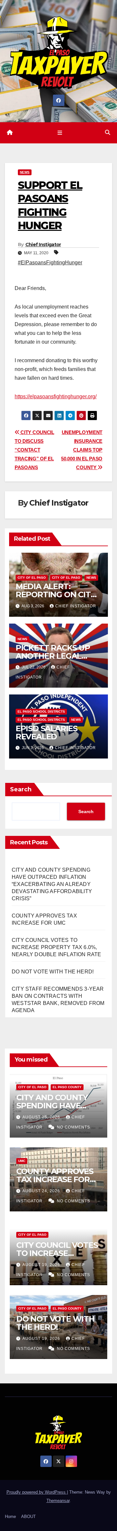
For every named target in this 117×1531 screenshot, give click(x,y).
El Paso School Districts (41, 711)
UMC (21, 1161)
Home (10, 1516)
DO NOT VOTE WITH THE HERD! (53, 971)
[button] (107, 132)
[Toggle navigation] (59, 132)
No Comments (73, 1127)
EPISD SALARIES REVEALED (46, 732)
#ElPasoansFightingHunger (50, 262)
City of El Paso (32, 577)
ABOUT (28, 1516)
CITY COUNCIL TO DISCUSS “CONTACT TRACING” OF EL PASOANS (34, 449)
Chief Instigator (43, 244)
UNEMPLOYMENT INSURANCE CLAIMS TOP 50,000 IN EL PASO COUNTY (81, 449)
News (25, 172)
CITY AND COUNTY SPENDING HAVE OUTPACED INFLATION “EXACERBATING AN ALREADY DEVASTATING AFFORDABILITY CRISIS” (52, 884)
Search (21, 789)
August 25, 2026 (41, 1117)
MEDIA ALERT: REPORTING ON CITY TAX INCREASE (56, 594)
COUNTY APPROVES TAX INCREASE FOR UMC (54, 1179)
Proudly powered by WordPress (36, 1492)
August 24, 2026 (41, 1191)
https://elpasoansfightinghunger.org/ (56, 396)
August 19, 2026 (41, 1264)
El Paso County (67, 1087)
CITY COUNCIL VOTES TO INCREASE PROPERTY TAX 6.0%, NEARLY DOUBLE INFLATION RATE (56, 947)
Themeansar (58, 1500)
